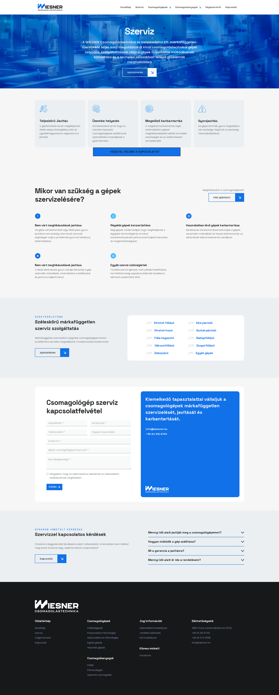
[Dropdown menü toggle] (170, 7)
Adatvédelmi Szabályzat (153, 628)
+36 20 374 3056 (201, 637)
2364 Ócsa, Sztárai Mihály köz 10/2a (212, 628)
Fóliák (90, 665)
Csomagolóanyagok (186, 7)
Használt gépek (96, 647)
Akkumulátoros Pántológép (102, 637)
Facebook (145, 655)
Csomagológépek (158, 7)
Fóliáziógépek (95, 628)
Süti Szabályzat (148, 637)
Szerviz (139, 7)
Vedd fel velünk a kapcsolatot (135, 152)
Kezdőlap (125, 7)
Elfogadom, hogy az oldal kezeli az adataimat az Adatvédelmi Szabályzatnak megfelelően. (84, 475)
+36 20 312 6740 (201, 633)
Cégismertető (213, 7)
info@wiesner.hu (201, 642)
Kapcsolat (231, 7)
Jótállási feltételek (150, 633)
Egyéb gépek (94, 642)
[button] (196, 532)
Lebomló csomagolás (99, 675)
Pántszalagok (95, 670)
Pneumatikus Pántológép (101, 633)
